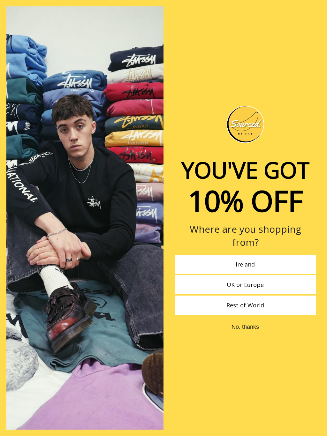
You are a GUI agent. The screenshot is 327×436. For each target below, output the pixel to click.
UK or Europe (245, 285)
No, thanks (245, 327)
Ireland (245, 264)
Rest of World (245, 305)
